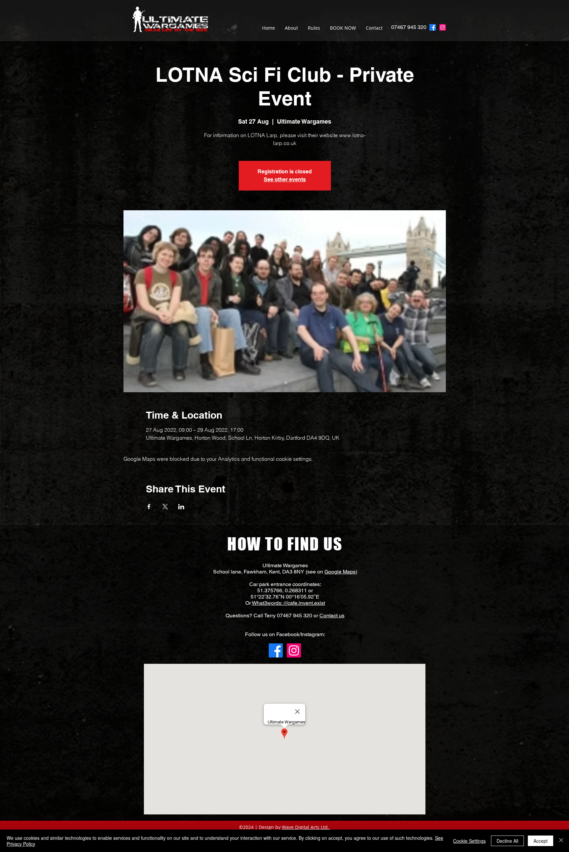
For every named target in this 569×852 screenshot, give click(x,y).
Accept (540, 840)
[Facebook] (276, 650)
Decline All (507, 840)
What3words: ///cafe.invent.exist (288, 603)
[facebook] (432, 27)
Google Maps (340, 572)
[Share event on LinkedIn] (181, 506)
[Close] (561, 841)
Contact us (331, 615)
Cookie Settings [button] (469, 840)
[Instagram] (442, 27)
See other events (285, 179)
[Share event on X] (165, 506)
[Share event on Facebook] (149, 506)
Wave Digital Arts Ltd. (305, 827)
